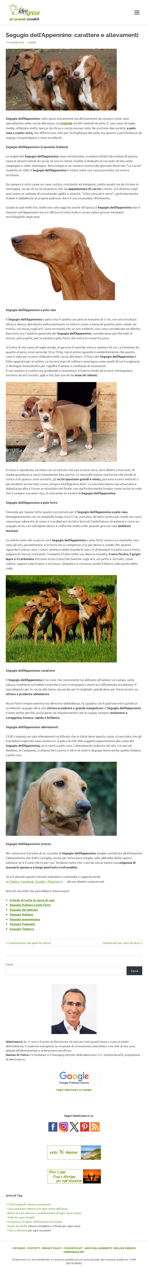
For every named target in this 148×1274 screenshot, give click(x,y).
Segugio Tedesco (22, 929)
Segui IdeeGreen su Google (74, 1089)
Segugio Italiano (21, 914)
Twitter (14, 881)
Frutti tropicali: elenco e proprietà (29, 1204)
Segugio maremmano (25, 919)
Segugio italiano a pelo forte (30, 905)
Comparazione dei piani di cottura (29, 942)
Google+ (40, 881)
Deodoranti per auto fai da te (121, 942)
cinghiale (66, 123)
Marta (32, 42)
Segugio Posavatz (22, 924)
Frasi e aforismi (17, 1230)
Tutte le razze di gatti (21, 1217)
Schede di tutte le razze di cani (32, 900)
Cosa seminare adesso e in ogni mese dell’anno (37, 1208)
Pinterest (53, 881)
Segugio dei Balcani (24, 910)
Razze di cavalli (17, 1226)
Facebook (27, 881)
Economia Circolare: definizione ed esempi (34, 1221)
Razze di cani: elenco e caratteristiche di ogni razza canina (44, 1213)
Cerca (9, 964)
